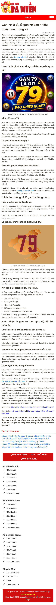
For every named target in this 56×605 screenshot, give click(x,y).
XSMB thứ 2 (11, 470)
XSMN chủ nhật (13, 528)
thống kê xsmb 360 (25, 190)
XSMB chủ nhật (13, 493)
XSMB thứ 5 (11, 482)
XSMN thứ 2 (12, 504)
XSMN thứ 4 (12, 512)
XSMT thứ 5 (11, 550)
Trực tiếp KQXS (13, 573)
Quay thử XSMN (19, 455)
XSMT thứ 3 (11, 542)
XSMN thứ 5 (12, 516)
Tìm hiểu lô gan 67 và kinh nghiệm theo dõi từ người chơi (25, 439)
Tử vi (9, 580)
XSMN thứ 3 (12, 508)
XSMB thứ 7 (11, 489)
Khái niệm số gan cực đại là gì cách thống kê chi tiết (32, 407)
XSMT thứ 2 (11, 538)
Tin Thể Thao (12, 577)
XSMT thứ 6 (11, 554)
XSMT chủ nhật (13, 562)
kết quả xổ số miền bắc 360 (13, 381)
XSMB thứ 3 (11, 474)
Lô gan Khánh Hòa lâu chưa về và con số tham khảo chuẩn (26, 436)
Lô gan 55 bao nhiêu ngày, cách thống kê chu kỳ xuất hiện (26, 444)
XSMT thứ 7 (11, 558)
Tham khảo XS (13, 584)
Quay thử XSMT (39, 455)
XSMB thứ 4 (11, 478)
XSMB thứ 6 (11, 485)
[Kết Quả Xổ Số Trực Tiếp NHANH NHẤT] (19, 7)
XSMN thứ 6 (12, 520)
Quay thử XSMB (29, 459)
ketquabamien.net (28, 594)
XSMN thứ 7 (12, 524)
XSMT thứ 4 (11, 546)
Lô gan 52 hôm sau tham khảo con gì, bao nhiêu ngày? (24, 447)
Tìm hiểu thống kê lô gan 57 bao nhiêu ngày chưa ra (23, 441)
